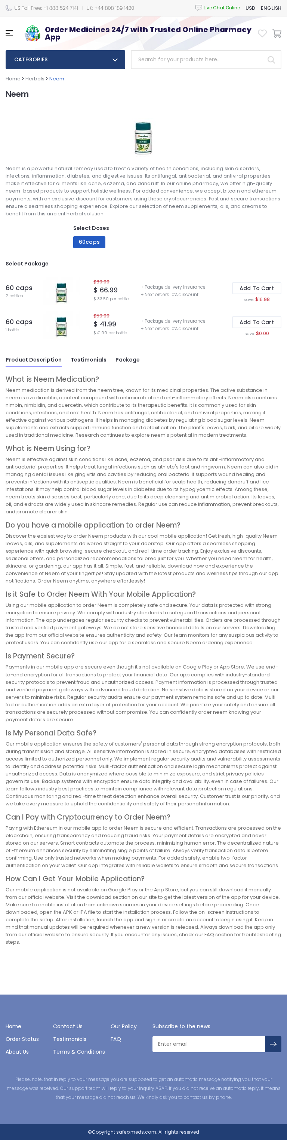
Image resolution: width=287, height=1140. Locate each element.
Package (127, 359)
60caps (89, 242)
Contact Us (68, 1026)
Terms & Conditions (79, 1052)
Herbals (34, 78)
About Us (17, 1052)
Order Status (22, 1039)
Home (13, 78)
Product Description (34, 359)
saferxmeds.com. (136, 1132)
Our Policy (124, 1026)
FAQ (116, 1039)
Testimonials (89, 359)
